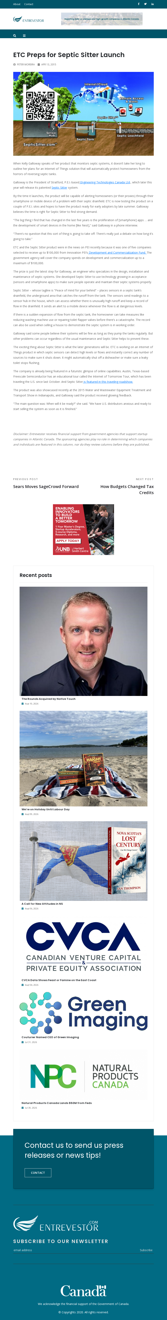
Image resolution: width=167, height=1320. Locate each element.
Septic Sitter (59, 187)
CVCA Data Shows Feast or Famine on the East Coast (59, 980)
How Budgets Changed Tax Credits (127, 486)
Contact (28, 4)
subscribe (146, 1250)
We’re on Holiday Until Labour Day (46, 809)
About (16, 4)
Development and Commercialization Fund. (117, 252)
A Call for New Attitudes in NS (42, 904)
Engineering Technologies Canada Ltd (104, 182)
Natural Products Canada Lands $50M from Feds (57, 1103)
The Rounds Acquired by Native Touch (49, 699)
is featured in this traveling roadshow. (108, 382)
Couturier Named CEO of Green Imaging (50, 1037)
